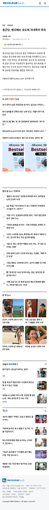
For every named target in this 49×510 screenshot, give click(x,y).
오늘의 (10, 364)
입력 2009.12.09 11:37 (19, 39)
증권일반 (10, 25)
